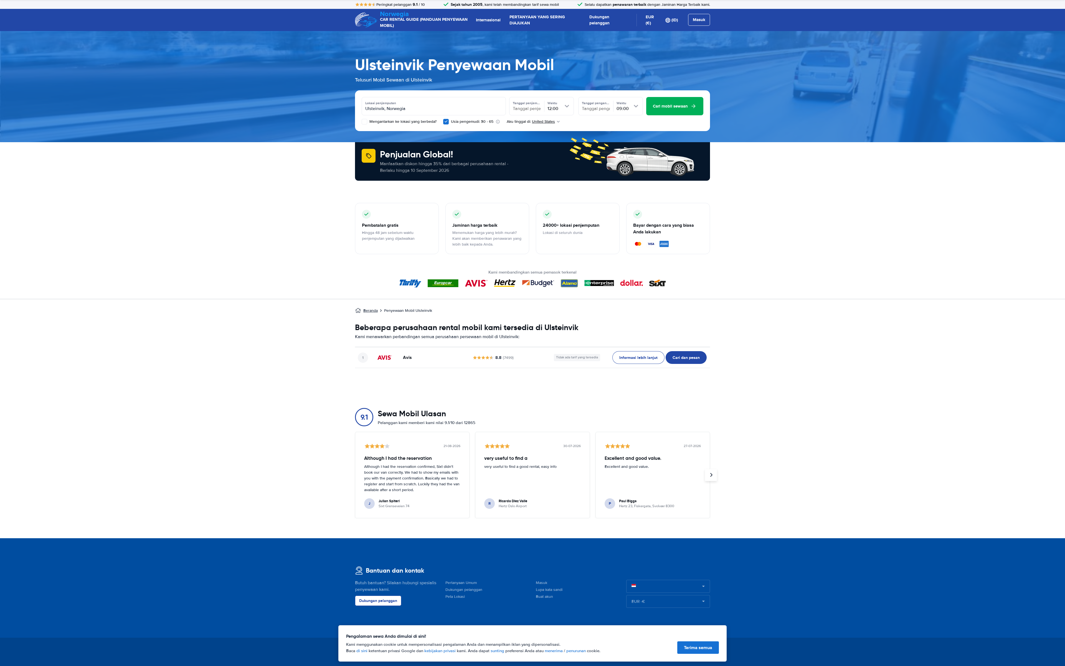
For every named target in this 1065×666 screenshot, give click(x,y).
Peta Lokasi (455, 596)
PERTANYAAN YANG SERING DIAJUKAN (537, 20)
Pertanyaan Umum (461, 582)
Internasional (488, 20)
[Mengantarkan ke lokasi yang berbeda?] (364, 121)
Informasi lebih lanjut (638, 357)
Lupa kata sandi (549, 589)
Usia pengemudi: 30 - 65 (472, 121)
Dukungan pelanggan (599, 20)
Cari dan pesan (686, 357)
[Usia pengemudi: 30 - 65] (446, 121)
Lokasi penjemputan (380, 103)
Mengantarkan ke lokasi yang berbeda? (402, 121)
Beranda (370, 310)
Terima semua (698, 647)
